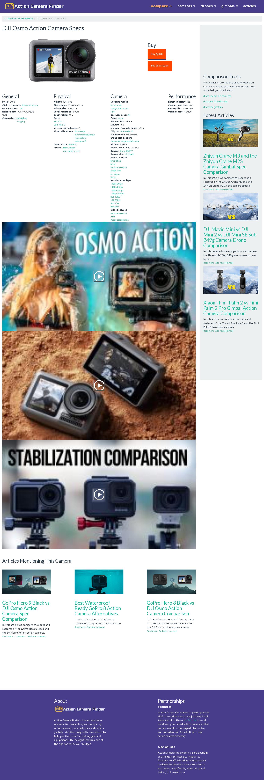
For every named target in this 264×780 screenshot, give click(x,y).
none (120, 118)
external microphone (85, 135)
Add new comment (37, 636)
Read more (7, 636)
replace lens (80, 138)
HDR (113, 112)
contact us (190, 720)
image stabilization (120, 220)
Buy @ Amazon (160, 66)
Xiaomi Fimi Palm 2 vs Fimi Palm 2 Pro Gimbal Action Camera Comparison (230, 308)
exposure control (119, 167)
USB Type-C (59, 125)
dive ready (80, 131)
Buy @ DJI (157, 54)
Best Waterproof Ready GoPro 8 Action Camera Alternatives (98, 608)
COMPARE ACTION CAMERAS (19, 18)
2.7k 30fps (115, 197)
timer (113, 177)
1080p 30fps (117, 184)
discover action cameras (217, 96)
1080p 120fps (117, 190)
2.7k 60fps (115, 200)
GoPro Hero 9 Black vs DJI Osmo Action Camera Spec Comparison (26, 611)
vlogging (20, 122)
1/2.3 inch (129, 154)
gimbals (226, 8)
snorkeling (21, 118)
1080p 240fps (117, 193)
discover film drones (215, 102)
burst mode (116, 105)
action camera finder (39, 6)
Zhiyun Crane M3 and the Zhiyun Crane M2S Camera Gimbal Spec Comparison (230, 164)
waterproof (80, 141)
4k (129, 115)
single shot (116, 171)
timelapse (115, 174)
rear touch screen (71, 151)
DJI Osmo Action (30, 105)
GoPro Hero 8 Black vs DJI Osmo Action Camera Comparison (170, 608)
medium (72, 144)
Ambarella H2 (127, 131)
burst (113, 164)
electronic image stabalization (125, 141)
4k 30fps (115, 203)
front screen (69, 148)
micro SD (58, 122)
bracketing (116, 161)
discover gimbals (213, 107)
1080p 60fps (117, 187)
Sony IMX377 (126, 151)
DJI (21, 108)
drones (204, 8)
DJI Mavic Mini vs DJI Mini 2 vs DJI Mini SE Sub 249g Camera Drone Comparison (229, 237)
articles (249, 6)
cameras (182, 8)
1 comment (19, 636)
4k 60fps (115, 207)
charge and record (119, 108)
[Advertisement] (94, 661)
